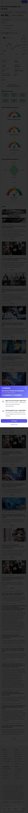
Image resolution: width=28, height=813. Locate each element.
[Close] (26, 388)
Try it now (14, 421)
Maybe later (14, 424)
